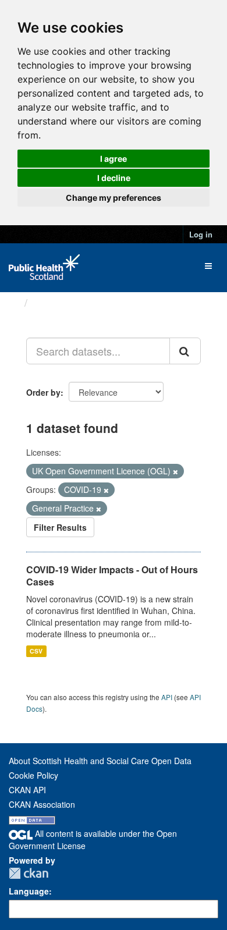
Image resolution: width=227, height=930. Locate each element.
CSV (36, 651)
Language (29, 891)
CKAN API (27, 790)
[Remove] (175, 471)
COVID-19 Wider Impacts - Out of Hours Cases (112, 575)
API (166, 697)
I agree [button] (113, 159)
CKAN (28, 873)
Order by (43, 392)
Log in (200, 234)
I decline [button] (113, 178)
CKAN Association (42, 804)
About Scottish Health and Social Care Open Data (100, 760)
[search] (185, 351)
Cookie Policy (33, 775)
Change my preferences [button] (113, 198)
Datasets (55, 302)
